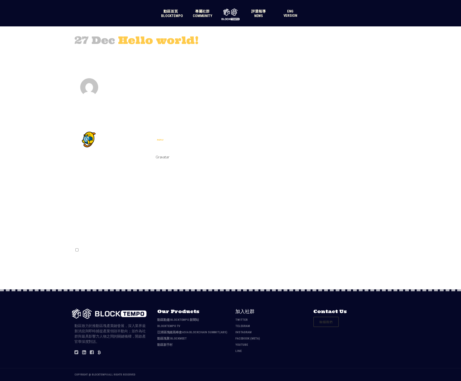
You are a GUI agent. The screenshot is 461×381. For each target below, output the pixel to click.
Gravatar (163, 157)
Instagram (243, 332)
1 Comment (161, 51)
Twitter (241, 319)
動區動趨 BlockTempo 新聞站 (178, 319)
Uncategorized (121, 51)
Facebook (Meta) (247, 338)
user (143, 51)
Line (238, 351)
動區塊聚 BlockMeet (172, 338)
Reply (160, 139)
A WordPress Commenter (136, 133)
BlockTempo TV (168, 326)
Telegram (242, 326)
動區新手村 (165, 344)
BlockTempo (100, 374)
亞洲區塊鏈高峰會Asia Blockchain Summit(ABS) (192, 332)
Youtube (241, 344)
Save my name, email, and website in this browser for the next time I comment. (142, 250)
